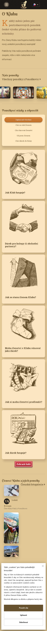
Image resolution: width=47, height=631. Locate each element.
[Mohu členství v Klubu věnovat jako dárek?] (23, 325)
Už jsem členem (23, 135)
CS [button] (36, 5)
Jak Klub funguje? (15, 192)
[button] (43, 566)
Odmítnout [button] (23, 622)
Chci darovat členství (23, 130)
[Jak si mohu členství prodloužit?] (23, 378)
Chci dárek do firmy (23, 141)
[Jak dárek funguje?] (23, 429)
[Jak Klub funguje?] (23, 169)
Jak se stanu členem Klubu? (20, 297)
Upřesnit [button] (23, 615)
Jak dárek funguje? (15, 452)
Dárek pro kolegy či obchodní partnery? (21, 245)
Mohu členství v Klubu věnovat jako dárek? (23, 349)
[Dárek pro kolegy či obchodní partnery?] (23, 220)
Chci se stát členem (24, 125)
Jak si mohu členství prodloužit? (23, 401)
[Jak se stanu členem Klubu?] (23, 274)
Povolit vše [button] (23, 608)
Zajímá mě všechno (23, 120)
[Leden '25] (23, 92)
